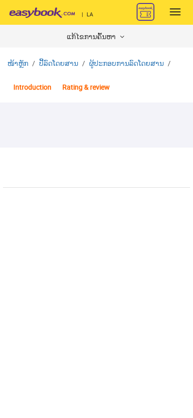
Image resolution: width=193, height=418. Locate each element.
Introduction (32, 87)
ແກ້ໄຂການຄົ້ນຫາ (92, 37)
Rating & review (86, 87)
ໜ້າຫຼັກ (17, 63)
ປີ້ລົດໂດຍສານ (58, 63)
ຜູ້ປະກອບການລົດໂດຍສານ (126, 63)
